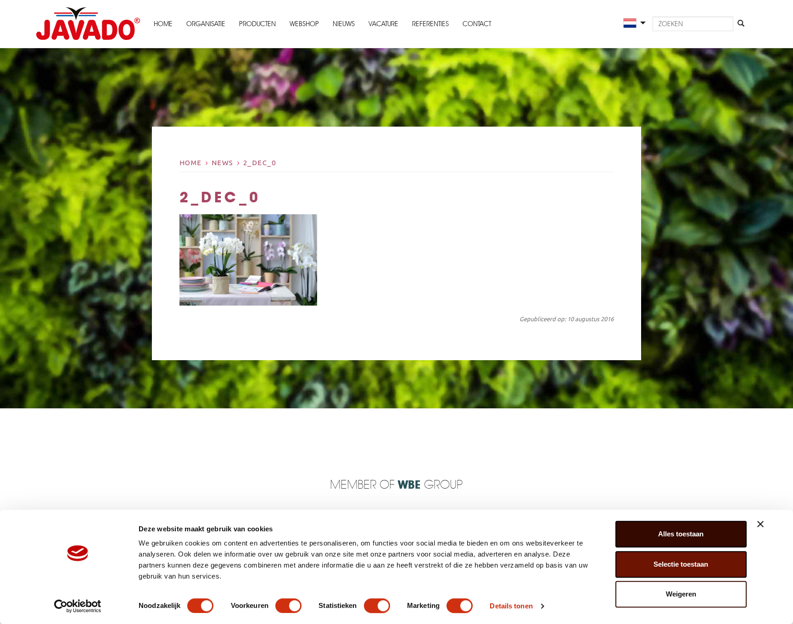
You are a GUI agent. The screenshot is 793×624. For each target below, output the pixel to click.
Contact (477, 24)
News (223, 163)
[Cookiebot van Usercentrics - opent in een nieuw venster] (78, 606)
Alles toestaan (681, 534)
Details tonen (511, 606)
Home (163, 24)
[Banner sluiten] (760, 524)
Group (430, 485)
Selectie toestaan (680, 564)
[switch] (288, 605)
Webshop (304, 24)
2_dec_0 (259, 163)
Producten (257, 24)
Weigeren (681, 594)
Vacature (383, 24)
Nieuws (344, 24)
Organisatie (205, 24)
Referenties (430, 24)
